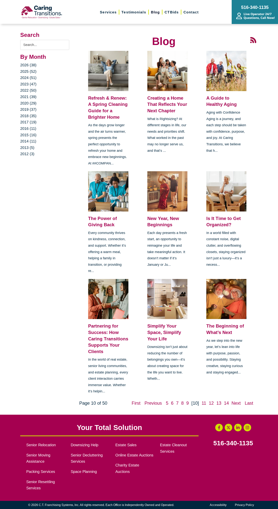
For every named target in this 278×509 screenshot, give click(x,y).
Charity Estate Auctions (127, 468)
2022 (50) (28, 90)
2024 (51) (28, 78)
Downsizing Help (84, 445)
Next (236, 403)
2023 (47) (28, 84)
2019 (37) (28, 109)
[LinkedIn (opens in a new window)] (238, 427)
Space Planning (84, 471)
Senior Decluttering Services (87, 458)
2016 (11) (28, 128)
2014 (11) (28, 141)
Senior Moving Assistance (38, 458)
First (136, 403)
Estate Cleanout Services (173, 448)
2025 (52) (28, 71)
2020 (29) (28, 103)
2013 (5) (27, 148)
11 (204, 403)
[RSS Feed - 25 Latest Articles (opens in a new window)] (253, 39)
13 (218, 403)
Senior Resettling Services (40, 485)
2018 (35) (28, 116)
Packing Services (40, 471)
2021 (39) (28, 97)
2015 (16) (28, 135)
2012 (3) (27, 154)
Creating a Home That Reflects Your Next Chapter (167, 104)
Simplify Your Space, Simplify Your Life (164, 332)
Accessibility (218, 505)
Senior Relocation (41, 445)
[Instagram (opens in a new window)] (247, 427)
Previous (153, 403)
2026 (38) (28, 65)
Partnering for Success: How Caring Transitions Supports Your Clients (108, 338)
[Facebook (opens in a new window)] (219, 427)
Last (249, 403)
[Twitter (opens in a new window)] (228, 427)
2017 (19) (28, 122)
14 (226, 403)
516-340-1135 (233, 443)
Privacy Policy (244, 505)
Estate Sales (126, 445)
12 (211, 403)
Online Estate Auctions (134, 455)
